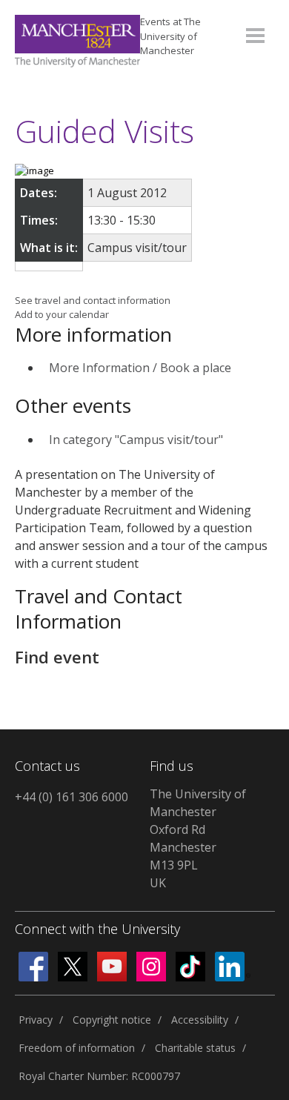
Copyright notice (112, 1020)
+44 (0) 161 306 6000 (71, 797)
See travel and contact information (92, 300)
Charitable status (195, 1048)
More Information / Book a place (140, 368)
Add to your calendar (62, 314)
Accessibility (199, 1020)
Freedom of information (77, 1048)
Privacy (36, 1020)
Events (170, 36)
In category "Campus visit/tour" (136, 439)
